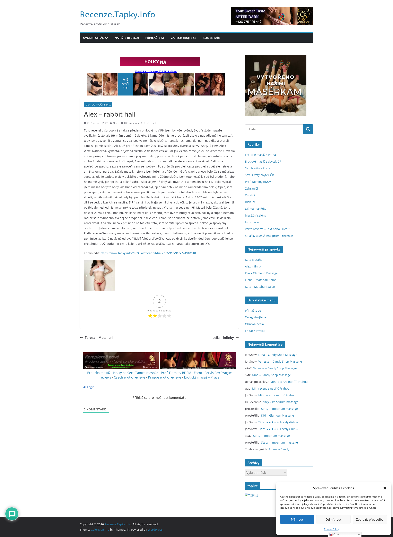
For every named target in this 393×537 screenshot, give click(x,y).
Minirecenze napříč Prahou (289, 382)
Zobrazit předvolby (369, 519)
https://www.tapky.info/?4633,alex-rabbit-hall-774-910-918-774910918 (148, 253)
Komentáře (211, 38)
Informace (252, 222)
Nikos (116, 123)
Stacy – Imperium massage (280, 402)
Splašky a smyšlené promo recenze (269, 236)
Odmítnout (333, 519)
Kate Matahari (254, 260)
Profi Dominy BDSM (176, 373)
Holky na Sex (123, 373)
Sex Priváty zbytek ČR (259, 175)
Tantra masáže (146, 373)
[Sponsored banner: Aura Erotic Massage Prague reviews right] (198, 368)
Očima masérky (255, 209)
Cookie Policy (331, 529)
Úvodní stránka (95, 38)
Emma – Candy (279, 449)
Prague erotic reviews (164, 377)
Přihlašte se (155, 38)
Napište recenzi (127, 38)
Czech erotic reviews (129, 377)
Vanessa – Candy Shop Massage (280, 361)
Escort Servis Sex (207, 373)
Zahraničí (251, 188)
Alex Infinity (253, 266)
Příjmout (297, 519)
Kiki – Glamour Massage (261, 273)
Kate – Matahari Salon (260, 287)
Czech (337, 534)
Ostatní (250, 195)
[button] (385, 488)
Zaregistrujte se (183, 38)
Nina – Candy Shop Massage (277, 355)
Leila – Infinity (223, 337)
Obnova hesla (254, 324)
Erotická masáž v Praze (201, 377)
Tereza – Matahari (99, 337)
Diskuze (250, 202)
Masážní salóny (255, 215)
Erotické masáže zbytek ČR (263, 161)
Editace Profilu (255, 331)
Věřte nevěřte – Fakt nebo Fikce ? (267, 229)
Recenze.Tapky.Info (117, 14)
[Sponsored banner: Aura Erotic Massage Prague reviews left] (121, 368)
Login (90, 387)
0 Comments (131, 123)
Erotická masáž (99, 373)
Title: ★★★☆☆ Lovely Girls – (278, 422)
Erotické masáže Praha (98, 104)
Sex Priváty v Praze (257, 168)
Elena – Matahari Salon (261, 280)
